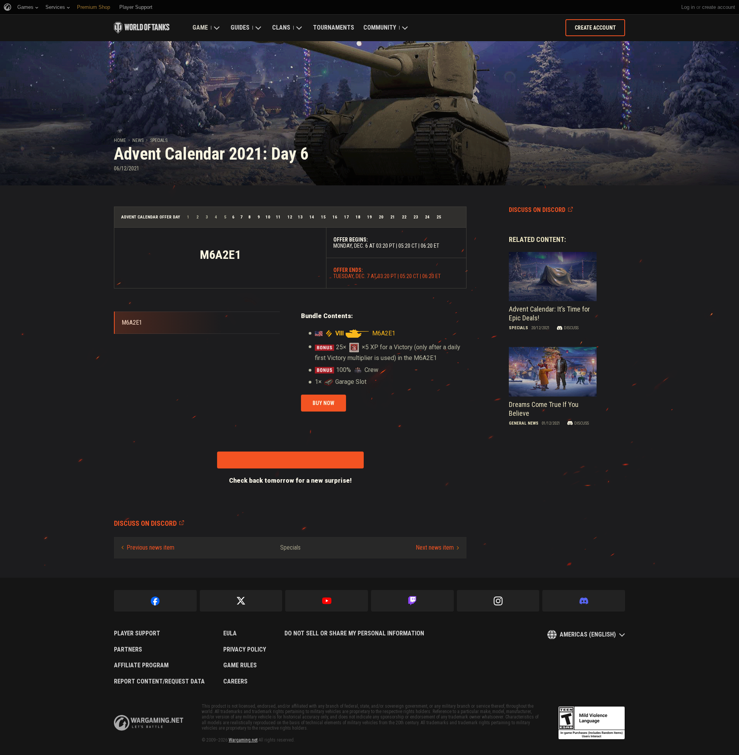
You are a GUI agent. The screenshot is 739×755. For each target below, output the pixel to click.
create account (718, 7)
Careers (235, 681)
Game (200, 27)
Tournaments (333, 27)
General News (523, 423)
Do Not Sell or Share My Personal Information (354, 633)
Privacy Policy (244, 649)
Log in (688, 7)
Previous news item (150, 547)
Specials (158, 140)
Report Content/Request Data (159, 681)
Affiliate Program (141, 665)
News (138, 140)
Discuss (571, 327)
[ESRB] (591, 723)
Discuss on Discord (537, 209)
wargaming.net (148, 723)
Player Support (137, 633)
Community (379, 27)
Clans (281, 27)
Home (120, 140)
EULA (230, 633)
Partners (128, 649)
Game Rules (240, 665)
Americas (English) (588, 634)
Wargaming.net (243, 740)
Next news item (435, 547)
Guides (240, 27)
